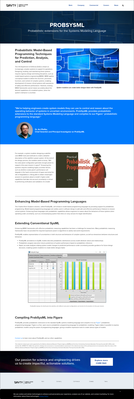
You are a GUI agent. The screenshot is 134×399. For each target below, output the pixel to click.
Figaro (98, 323)
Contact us (18, 338)
